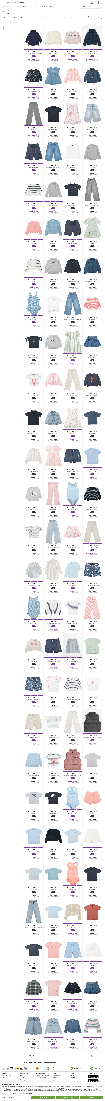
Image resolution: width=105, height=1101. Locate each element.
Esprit (25, 1062)
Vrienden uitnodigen (6, 1075)
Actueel (72, 1075)
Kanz (35, 1062)
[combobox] (90, 7)
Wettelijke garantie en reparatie (43, 1080)
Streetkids (46, 1062)
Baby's (4, 25)
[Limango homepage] (7, 2)
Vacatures (4, 1077)
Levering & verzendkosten (42, 1075)
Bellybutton (53, 1062)
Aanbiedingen (56, 1075)
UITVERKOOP (6, 36)
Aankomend (73, 1077)
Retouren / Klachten (41, 1077)
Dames (55, 1080)
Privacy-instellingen (23, 1080)
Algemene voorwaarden (25, 1079)
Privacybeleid (22, 1077)
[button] (98, 2)
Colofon (21, 1075)
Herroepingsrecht (40, 1079)
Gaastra (30, 1062)
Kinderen (5, 28)
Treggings (40, 1062)
